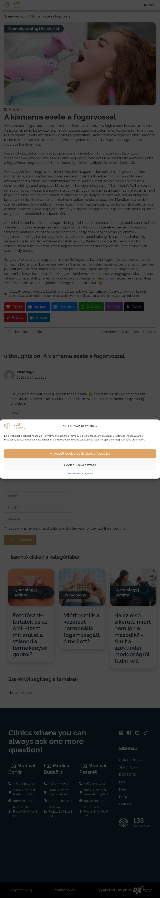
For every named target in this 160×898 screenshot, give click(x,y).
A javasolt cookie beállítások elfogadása (80, 454)
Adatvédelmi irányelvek (80, 473)
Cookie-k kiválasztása (80, 465)
